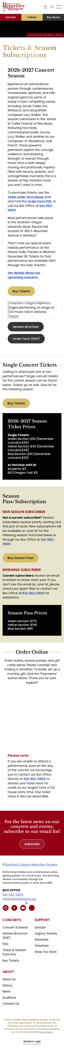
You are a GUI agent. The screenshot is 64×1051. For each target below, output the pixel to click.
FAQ (5, 944)
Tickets (32, 17)
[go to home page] (30, 864)
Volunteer (42, 946)
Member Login (32, 1041)
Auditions (9, 998)
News (6, 991)
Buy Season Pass (20, 558)
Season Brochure (26, 327)
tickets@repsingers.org (19, 899)
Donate (11, 17)
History (7, 985)
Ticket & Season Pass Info (14, 952)
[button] (52, 7)
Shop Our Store (46, 952)
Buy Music (53, 17)
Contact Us (11, 1004)
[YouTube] (23, 908)
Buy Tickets (21, 291)
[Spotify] (32, 908)
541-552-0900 (13, 895)
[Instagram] (6, 908)
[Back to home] (14, 7)
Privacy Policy (46, 1032)
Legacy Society (46, 933)
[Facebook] (14, 908)
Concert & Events (15, 927)
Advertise (41, 940)
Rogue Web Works (44, 1025)
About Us (9, 979)
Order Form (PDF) (26, 339)
